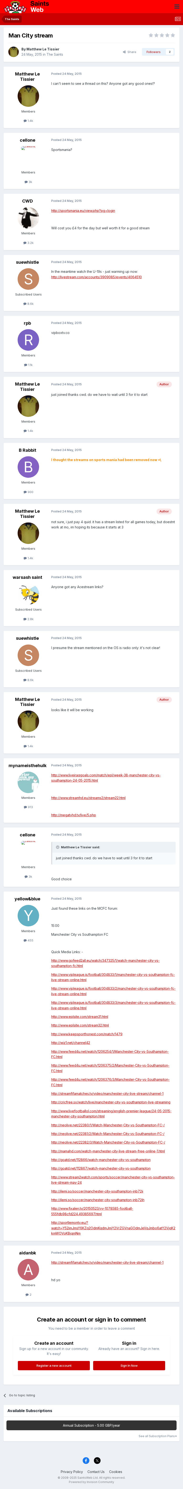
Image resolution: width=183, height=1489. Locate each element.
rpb (27, 323)
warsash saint (27, 577)
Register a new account (53, 1365)
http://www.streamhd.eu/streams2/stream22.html (88, 798)
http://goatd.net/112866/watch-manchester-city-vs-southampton (101, 1160)
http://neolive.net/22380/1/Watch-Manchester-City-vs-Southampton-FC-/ (108, 1125)
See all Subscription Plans (157, 1436)
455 (30, 940)
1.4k (30, 121)
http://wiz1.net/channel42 (70, 1043)
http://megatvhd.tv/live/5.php (73, 815)
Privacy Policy (72, 1472)
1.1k (30, 365)
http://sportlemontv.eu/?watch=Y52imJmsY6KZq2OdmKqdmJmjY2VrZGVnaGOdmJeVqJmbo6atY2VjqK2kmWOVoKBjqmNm (113, 1227)
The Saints (54, 54)
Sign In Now (129, 1365)
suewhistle (27, 262)
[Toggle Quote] (58, 847)
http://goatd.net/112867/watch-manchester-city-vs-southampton (101, 1168)
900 (30, 492)
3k (30, 182)
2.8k (30, 619)
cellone (27, 140)
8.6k (30, 304)
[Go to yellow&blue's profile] (28, 915)
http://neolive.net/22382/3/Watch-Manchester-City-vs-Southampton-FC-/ (108, 1142)
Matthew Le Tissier (42, 49)
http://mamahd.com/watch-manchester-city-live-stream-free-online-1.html (108, 1151)
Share (131, 52)
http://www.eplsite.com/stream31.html (79, 1017)
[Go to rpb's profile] (28, 340)
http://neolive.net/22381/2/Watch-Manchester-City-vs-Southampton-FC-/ (107, 1134)
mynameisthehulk (27, 765)
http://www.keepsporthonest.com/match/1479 (86, 1034)
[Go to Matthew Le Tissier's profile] (13, 52)
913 (30, 807)
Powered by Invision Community (91, 1482)
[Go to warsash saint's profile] (28, 594)
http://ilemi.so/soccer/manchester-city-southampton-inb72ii (97, 1191)
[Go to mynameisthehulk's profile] (28, 782)
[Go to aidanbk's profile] (28, 1269)
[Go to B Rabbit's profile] (28, 467)
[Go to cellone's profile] (28, 157)
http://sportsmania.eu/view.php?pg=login (83, 211)
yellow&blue (27, 898)
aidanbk (27, 1252)
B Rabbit (27, 450)
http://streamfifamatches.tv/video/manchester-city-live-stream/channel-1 (107, 1093)
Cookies (115, 1472)
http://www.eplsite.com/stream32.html (80, 1025)
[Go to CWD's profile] (28, 218)
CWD (27, 201)
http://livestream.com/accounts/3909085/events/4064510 (96, 277)
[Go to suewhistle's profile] (28, 279)
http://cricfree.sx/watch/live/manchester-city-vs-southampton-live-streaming (110, 1102)
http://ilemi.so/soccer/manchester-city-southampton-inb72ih (97, 1200)
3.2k (30, 243)
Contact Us (96, 1472)
